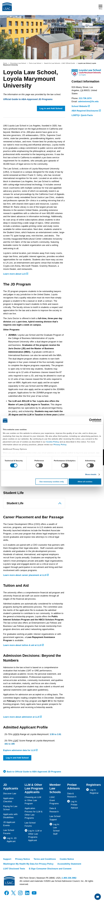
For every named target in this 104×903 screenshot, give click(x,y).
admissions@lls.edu (88, 101)
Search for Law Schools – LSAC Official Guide (59, 63)
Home (5, 63)
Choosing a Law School (18, 63)
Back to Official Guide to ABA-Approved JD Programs (34, 771)
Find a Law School (35, 63)
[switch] (39, 465)
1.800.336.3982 (69, 878)
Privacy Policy (60, 445)
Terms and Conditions (45, 859)
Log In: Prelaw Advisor (74, 804)
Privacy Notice (22, 859)
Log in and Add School (51, 108)
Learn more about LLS (14, 274)
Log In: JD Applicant (11, 840)
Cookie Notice (67, 859)
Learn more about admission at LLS (21, 717)
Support (7, 859)
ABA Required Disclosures (85, 111)
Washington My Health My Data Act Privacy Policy (28, 864)
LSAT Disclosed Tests (14, 868)
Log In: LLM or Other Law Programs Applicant (35, 836)
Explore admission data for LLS (19, 750)
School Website (80, 106)
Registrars (93, 784)
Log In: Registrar (94, 791)
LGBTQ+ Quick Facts (82, 115)
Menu (100, 8)
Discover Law (9, 793)
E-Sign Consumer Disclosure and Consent (50, 868)
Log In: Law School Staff (56, 829)
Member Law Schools (55, 788)
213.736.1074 (85, 98)
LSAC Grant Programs (54, 800)
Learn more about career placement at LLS (25, 575)
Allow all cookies (85, 482)
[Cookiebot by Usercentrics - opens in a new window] (90, 420)
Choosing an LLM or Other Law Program (33, 800)
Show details (90, 474)
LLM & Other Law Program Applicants (34, 788)
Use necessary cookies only (51, 482)
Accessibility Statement (69, 864)
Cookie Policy (52, 442)
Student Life (15, 503)
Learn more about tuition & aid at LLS (22, 645)
